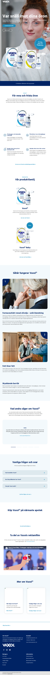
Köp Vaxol (9, 611)
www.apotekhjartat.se (25, 436)
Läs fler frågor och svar (25, 494)
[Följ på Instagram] (7, 650)
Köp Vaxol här (6, 625)
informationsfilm (30, 541)
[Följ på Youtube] (10, 650)
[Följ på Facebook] (3, 650)
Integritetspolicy (29, 663)
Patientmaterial (29, 656)
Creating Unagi (9, 673)
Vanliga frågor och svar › (35, 611)
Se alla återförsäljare (25, 526)
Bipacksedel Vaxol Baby (31, 660)
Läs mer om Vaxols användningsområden (25, 164)
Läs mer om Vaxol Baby (25, 257)
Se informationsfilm (9, 26)
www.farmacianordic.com (31, 642)
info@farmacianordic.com (31, 638)
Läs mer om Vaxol (25, 218)
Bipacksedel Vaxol (30, 658)
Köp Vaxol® (7, 30)
